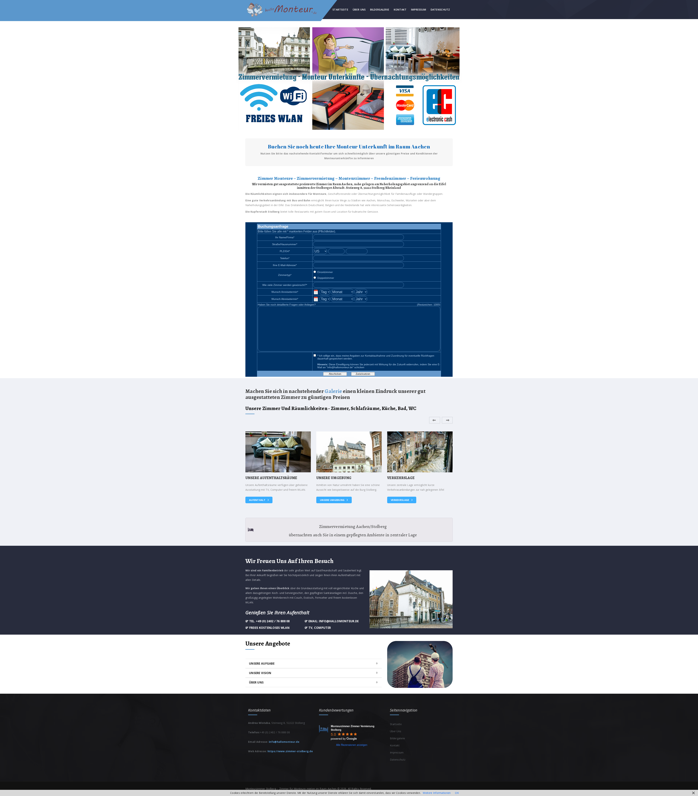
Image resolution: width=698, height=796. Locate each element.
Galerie (333, 391)
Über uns (359, 9)
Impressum (418, 9)
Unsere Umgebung (261, 500)
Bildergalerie (379, 9)
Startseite (340, 9)
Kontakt (400, 9)
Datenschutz (440, 9)
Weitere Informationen (437, 793)
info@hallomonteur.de (284, 741)
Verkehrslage (329, 500)
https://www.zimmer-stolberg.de (290, 751)
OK (457, 793)
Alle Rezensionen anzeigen (351, 745)
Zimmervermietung (404, 500)
